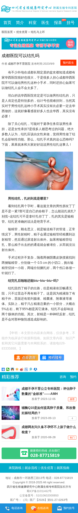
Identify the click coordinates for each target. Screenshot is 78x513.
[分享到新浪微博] (21, 369)
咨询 (63, 377)
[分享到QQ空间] (17, 369)
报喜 (58, 22)
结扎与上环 (38, 32)
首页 (7, 22)
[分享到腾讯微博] (31, 369)
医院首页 (7, 32)
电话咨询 (17, 508)
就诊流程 (31, 468)
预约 (73, 377)
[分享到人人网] (35, 369)
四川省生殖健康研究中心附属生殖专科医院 (33, 486)
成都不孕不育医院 (19, 63)
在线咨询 (43, 508)
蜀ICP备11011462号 (39, 491)
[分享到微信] (8, 369)
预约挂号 (69, 508)
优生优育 (21, 32)
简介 (20, 22)
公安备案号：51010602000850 (39, 495)
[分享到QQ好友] (12, 369)
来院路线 (15, 468)
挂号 (71, 22)
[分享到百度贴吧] (26, 369)
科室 (33, 22)
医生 (45, 22)
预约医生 (68, 62)
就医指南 (63, 468)
